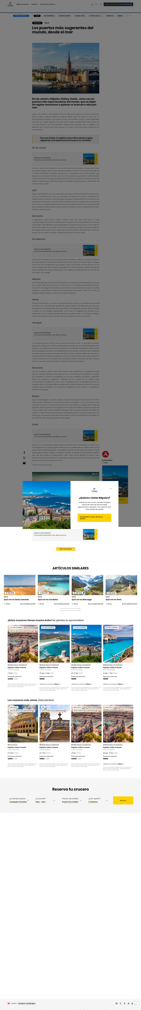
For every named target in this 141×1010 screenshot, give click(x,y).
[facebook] (124, 1004)
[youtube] (132, 1004)
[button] (136, 1005)
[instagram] (116, 1004)
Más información (66, 549)
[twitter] (120, 1004)
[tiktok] (128, 1004)
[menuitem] (21, 800)
